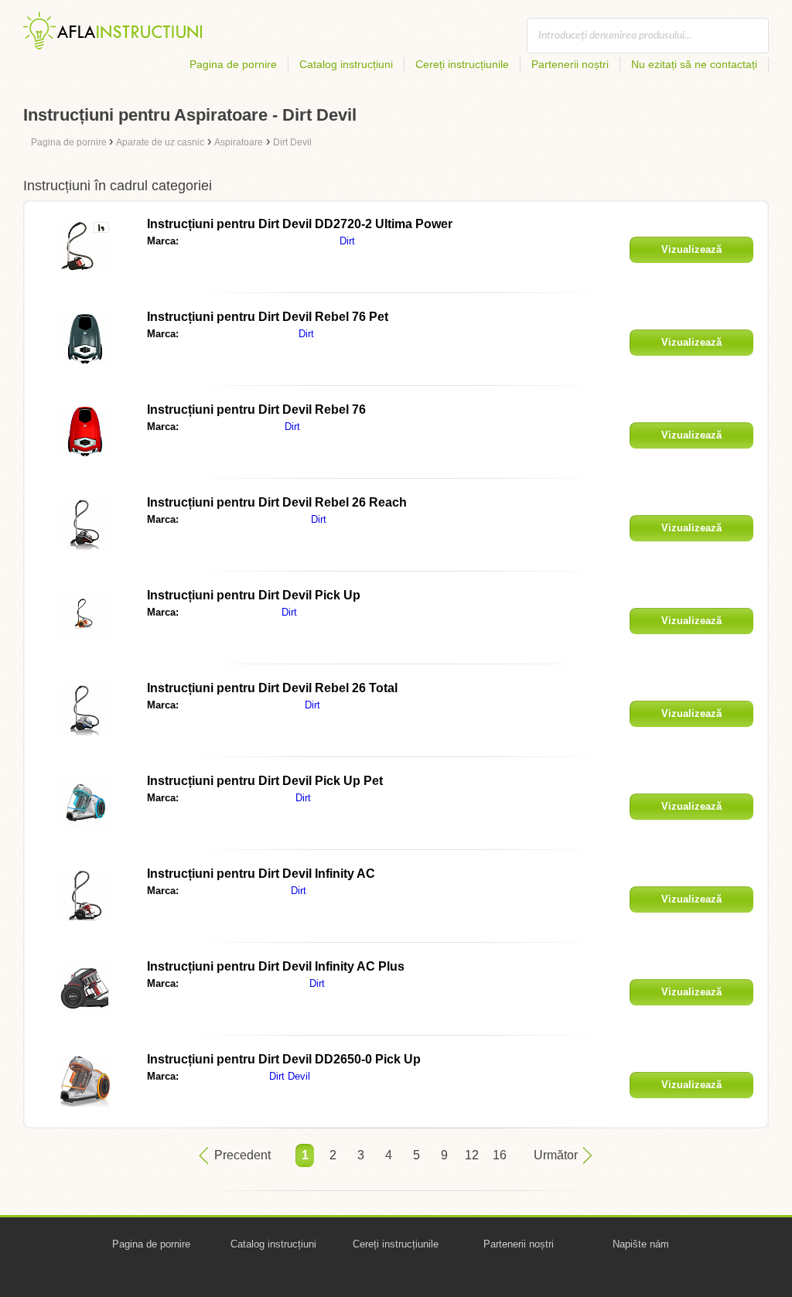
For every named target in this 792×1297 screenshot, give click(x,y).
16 (500, 1155)
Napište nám (641, 1244)
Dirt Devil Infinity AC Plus (276, 966)
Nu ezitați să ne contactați (694, 64)
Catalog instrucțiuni (346, 64)
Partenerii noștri (570, 64)
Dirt (347, 241)
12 (472, 1155)
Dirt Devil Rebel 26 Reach (277, 502)
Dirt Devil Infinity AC (261, 873)
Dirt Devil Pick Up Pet (265, 780)
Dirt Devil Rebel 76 (256, 409)
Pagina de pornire (233, 64)
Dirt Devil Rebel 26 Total (272, 688)
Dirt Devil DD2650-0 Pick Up (284, 1059)
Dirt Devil (289, 1076)
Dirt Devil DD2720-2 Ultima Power (299, 223)
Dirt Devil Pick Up (253, 595)
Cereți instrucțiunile (462, 64)
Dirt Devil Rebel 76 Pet (267, 316)
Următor (556, 1155)
